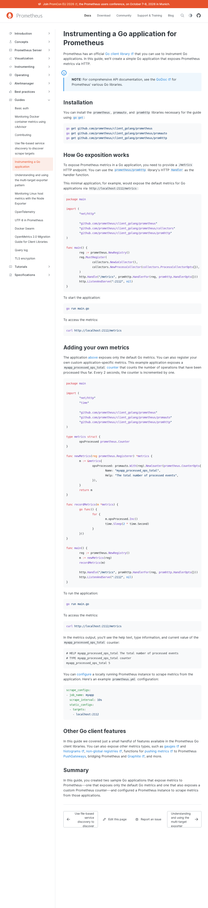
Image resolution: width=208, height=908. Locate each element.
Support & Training (149, 15)
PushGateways (74, 756)
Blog (171, 15)
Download (103, 15)
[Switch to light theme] (190, 15)
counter (113, 367)
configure (84, 674)
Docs (87, 15)
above (93, 357)
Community (123, 15)
